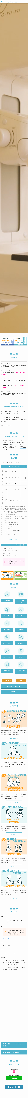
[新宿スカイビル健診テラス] (14, 1)
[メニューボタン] (26, 1)
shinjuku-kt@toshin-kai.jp (9, 953)
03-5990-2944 (6, 938)
